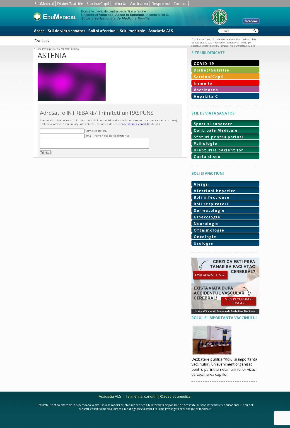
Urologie (203, 243)
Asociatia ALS (160, 30)
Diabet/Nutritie (70, 3)
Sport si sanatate (213, 123)
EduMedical (44, 3)
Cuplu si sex (207, 156)
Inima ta (119, 3)
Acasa (39, 30)
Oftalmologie (209, 230)
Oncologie (205, 236)
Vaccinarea (139, 3)
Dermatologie (209, 210)
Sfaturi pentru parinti (218, 136)
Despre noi (160, 3)
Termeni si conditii (140, 396)
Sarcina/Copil (98, 3)
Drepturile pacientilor (218, 150)
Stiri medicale (132, 30)
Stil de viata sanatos (66, 30)
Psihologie (205, 143)
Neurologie (206, 223)
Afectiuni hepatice (215, 190)
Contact (180, 3)
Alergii (201, 184)
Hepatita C (206, 96)
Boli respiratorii (212, 203)
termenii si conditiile (137, 124)
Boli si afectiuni (102, 30)
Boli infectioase (212, 197)
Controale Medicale (216, 130)
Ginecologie (207, 217)
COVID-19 (204, 63)
